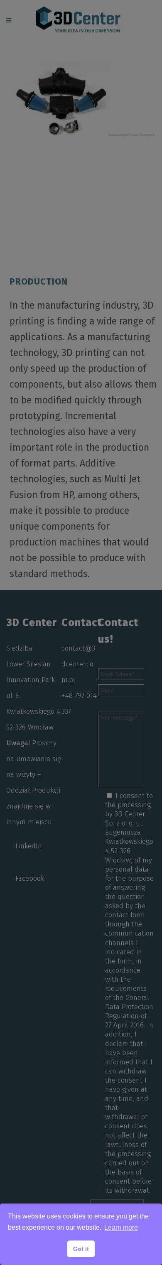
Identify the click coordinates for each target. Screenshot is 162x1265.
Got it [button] (81, 1248)
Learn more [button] (121, 1227)
